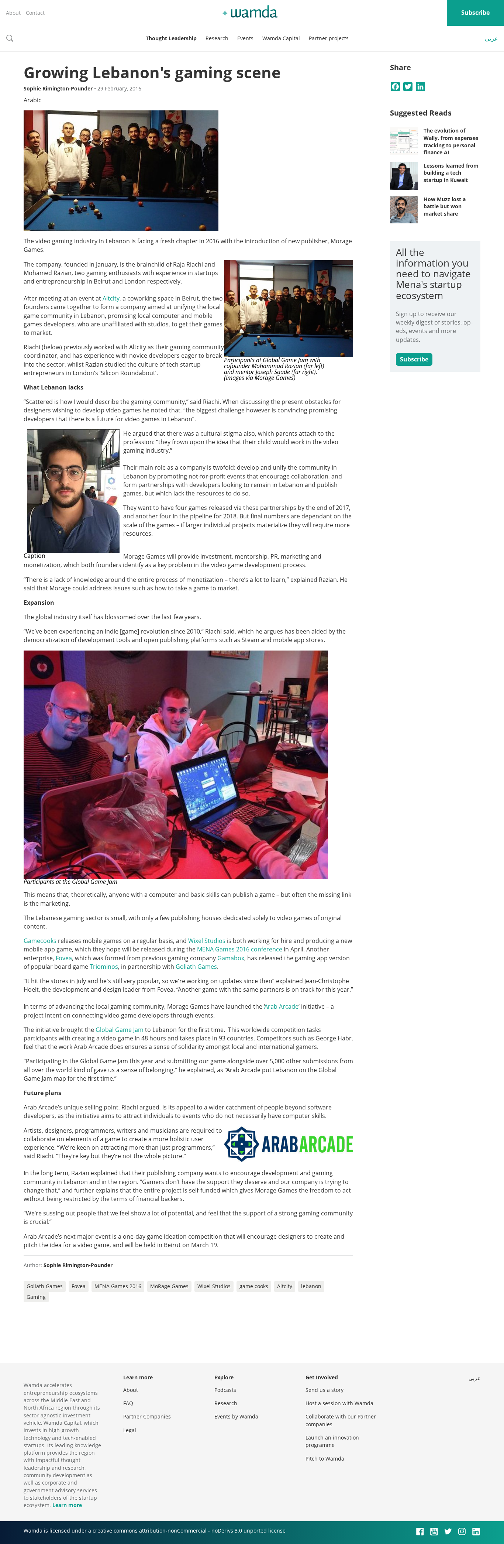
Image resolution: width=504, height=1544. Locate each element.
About (13, 12)
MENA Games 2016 (117, 1286)
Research (217, 38)
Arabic (32, 100)
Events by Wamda (236, 1416)
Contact (35, 12)
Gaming (36, 1296)
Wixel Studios (214, 1286)
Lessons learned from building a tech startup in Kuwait (451, 172)
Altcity (284, 1286)
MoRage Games (169, 1286)
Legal (129, 1430)
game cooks (253, 1286)
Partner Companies (147, 1416)
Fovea (79, 1286)
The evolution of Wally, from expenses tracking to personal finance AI (451, 141)
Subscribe (475, 12)
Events (245, 38)
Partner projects (329, 38)
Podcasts (225, 1389)
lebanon (311, 1286)
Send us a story (324, 1389)
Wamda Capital (281, 38)
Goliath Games (45, 1286)
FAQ (128, 1403)
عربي (491, 38)
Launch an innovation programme (332, 1441)
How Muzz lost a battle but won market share (445, 206)
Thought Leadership (171, 38)
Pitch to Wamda (324, 1458)
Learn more (67, 1505)
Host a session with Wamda (339, 1403)
